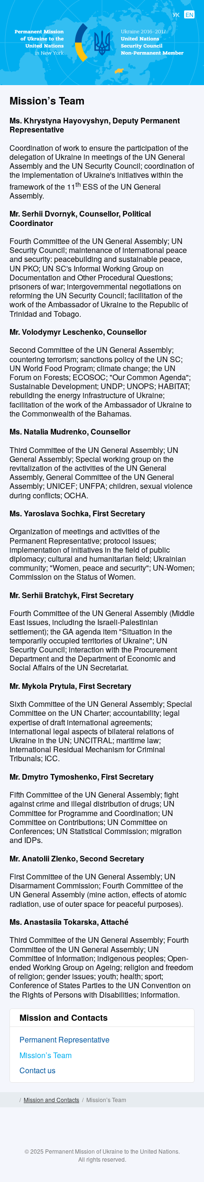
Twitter (92, 1140)
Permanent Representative (64, 1039)
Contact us (37, 1070)
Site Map (191, 1099)
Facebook (74, 1140)
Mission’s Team (45, 1055)
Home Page (13, 1099)
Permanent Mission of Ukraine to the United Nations (100, 61)
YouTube (111, 1140)
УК (176, 14)
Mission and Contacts (51, 1099)
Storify (130, 1140)
